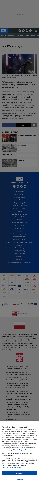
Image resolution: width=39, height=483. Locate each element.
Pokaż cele (19, 479)
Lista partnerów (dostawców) (11, 468)
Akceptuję (19, 473)
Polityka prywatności (22, 450)
